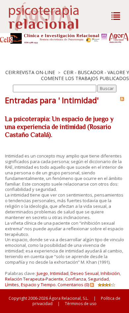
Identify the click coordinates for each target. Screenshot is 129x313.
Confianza (75, 279)
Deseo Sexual (84, 273)
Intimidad (59, 273)
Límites (12, 285)
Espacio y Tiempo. (39, 285)
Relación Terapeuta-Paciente (34, 279)
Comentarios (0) (73, 285)
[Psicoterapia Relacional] (50, 17)
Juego (42, 273)
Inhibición (110, 273)
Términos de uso (81, 303)
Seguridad (98, 279)
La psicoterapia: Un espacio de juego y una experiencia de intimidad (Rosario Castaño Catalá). (59, 126)
